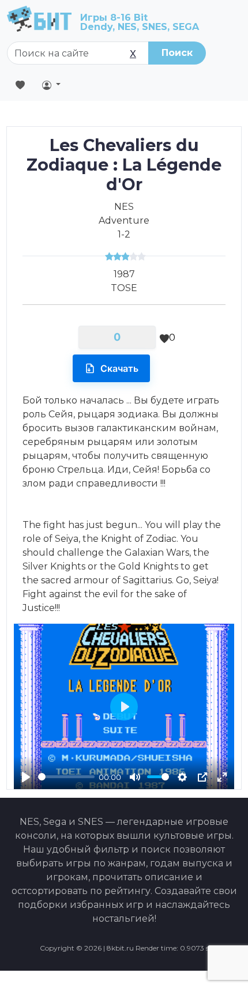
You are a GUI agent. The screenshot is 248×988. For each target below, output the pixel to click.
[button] (51, 84)
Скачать (119, 368)
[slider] (66, 776)
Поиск (177, 52)
